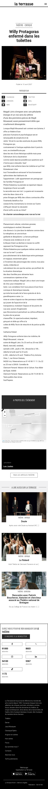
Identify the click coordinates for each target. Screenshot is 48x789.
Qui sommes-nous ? (11, 747)
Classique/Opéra (11, 730)
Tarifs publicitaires (11, 759)
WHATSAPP (32, 105)
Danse (7, 722)
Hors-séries (9, 739)
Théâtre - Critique (24, 25)
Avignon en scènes (11, 735)
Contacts (8, 751)
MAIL (30, 101)
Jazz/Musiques (10, 726)
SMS (8, 105)
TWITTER (31, 97)
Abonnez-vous (10, 755)
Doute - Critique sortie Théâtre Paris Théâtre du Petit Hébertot (21, 494)
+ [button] (4, 412)
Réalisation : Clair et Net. (35, 785)
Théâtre (7, 718)
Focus (7, 743)
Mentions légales (22, 783)
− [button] (5, 415)
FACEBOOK (10, 97)
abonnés (5, 649)
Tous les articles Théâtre (24, 475)
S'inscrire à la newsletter (16, 636)
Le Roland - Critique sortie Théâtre (14, 534)
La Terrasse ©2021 (10, 783)
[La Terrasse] (24, 3)
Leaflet (3, 440)
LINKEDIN (9, 101)
